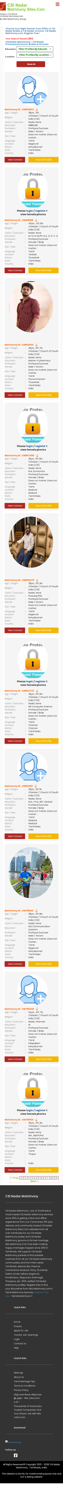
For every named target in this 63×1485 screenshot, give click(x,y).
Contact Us (20, 1343)
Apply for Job (21, 1330)
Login (17, 1339)
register (40, 211)
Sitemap (18, 1372)
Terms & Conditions (24, 1385)
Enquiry (18, 1326)
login (29, 211)
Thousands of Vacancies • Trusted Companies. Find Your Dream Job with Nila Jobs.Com (28, 1412)
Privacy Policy (21, 1390)
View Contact (14, 159)
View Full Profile (43, 159)
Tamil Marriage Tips (24, 1381)
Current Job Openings (26, 1334)
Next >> (35, 1181)
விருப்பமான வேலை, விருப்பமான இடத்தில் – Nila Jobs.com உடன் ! (28, 1398)
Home (17, 1321)
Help (16, 1347)
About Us (19, 1377)
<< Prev (14, 1177)
